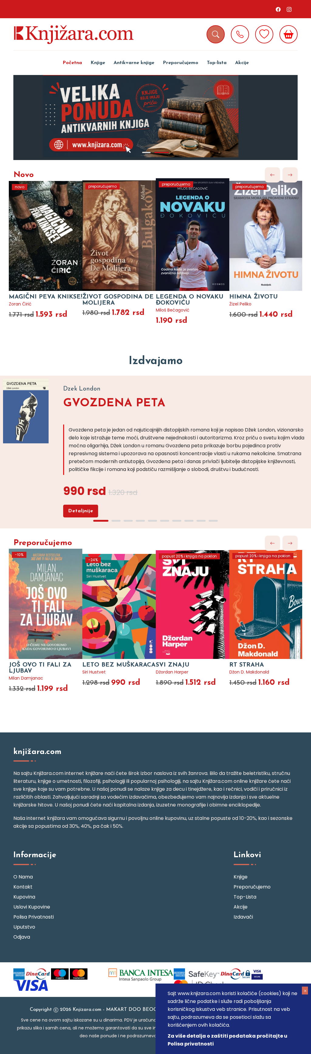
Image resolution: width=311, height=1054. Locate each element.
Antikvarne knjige (134, 62)
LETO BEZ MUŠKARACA (119, 665)
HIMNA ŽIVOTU (253, 297)
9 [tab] (201, 521)
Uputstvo (24, 926)
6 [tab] (164, 521)
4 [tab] (140, 521)
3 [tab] (128, 521)
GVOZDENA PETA (114, 403)
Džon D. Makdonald (249, 672)
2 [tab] (161, 152)
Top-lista (217, 62)
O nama (23, 876)
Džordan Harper (172, 672)
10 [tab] (213, 521)
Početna (72, 62)
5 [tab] (152, 521)
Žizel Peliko (240, 304)
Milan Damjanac (26, 678)
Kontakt (22, 886)
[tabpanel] (155, 117)
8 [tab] (188, 521)
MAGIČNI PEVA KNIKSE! (45, 297)
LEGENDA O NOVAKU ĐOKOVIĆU (189, 300)
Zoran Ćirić (20, 304)
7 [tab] (176, 521)
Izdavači (243, 916)
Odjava (21, 936)
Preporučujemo (180, 62)
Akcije (242, 62)
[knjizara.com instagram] (289, 9)
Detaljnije (80, 511)
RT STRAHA (246, 665)
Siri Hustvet (94, 672)
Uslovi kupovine (31, 906)
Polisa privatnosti (33, 916)
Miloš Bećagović (173, 310)
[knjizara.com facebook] (278, 9)
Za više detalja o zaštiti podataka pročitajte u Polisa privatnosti (227, 1039)
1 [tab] (146, 152)
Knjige (98, 62)
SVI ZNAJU (172, 665)
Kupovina (24, 896)
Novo (23, 175)
